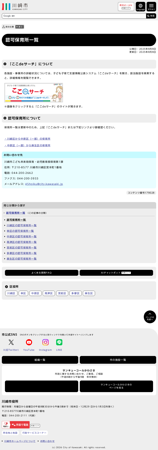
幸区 (23, 293)
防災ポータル (126, 6)
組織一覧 (40, 360)
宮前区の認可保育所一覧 (22, 247)
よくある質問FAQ (41, 273)
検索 (152, 16)
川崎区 (11, 293)
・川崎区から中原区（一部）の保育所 (27, 139)
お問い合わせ (47, 441)
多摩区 (75, 293)
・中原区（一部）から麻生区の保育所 (27, 145)
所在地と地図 (10, 433)
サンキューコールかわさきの (116, 386)
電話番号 (42, 386)
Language (140, 9)
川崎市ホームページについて (20, 441)
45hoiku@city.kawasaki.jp (44, 184)
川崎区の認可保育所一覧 (22, 225)
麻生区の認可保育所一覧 (22, 258)
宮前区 (62, 293)
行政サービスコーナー (35, 433)
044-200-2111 (18, 415)
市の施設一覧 (118, 360)
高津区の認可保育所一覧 (22, 242)
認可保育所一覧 (15, 213)
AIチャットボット (115, 273)
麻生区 (89, 293)
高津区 (49, 293)
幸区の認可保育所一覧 (20, 231)
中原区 (35, 293)
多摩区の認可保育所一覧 (22, 253)
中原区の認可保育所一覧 (22, 236)
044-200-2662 (22, 173)
